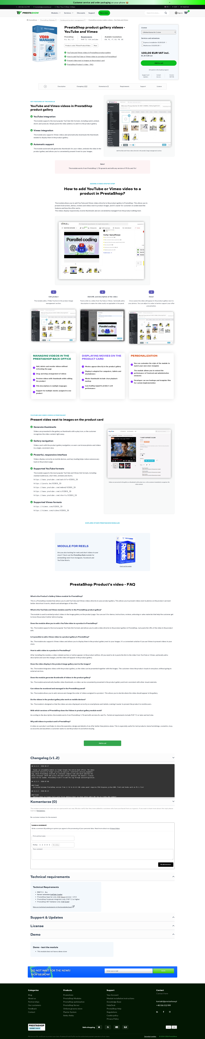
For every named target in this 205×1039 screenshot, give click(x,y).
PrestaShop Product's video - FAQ (80, 64)
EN (174, 1027)
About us (32, 998)
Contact (31, 1012)
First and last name (39, 836)
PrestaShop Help (114, 1008)
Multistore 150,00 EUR (152, 45)
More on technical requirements (52, 907)
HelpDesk (111, 1005)
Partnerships (33, 1002)
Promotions (68, 995)
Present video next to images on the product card (86, 60)
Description (61, 86)
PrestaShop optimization (73, 1002)
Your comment (37, 849)
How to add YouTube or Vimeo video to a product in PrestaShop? (92, 56)
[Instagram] (170, 1012)
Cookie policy (112, 1015)
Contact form (162, 993)
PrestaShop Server (71, 1005)
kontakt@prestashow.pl (166, 1001)
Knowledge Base (114, 1002)
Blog (30, 995)
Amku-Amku (68, 1015)
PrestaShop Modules (72, 998)
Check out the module (126, 566)
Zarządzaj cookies (150, 1036)
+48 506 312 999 (163, 1005)
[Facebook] (164, 1012)
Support (143, 86)
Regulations (112, 1012)
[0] (186, 13)
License (159, 86)
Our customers (34, 1005)
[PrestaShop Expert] (36, 1027)
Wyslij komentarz (165, 864)
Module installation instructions (120, 998)
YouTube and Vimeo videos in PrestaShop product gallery (89, 53)
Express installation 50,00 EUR (154, 42)
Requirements (86, 37)
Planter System (69, 1012)
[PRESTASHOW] (28, 13)
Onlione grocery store (72, 1008)
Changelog (82, 86)
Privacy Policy (113, 1019)
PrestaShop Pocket (106, 2)
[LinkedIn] (158, 1012)
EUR (168, 1027)
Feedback (32, 1008)
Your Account (113, 995)
